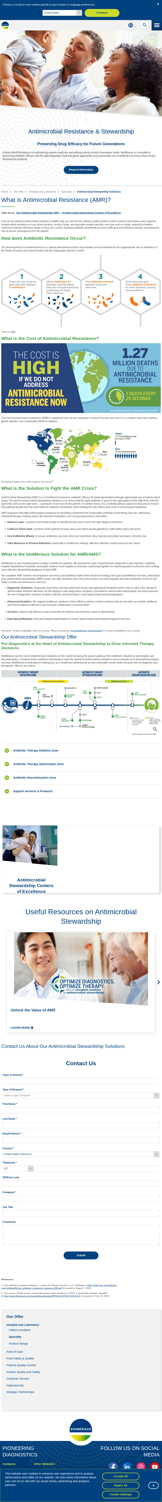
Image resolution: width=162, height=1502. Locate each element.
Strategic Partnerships (20, 1392)
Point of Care (14, 1351)
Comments (9, 1222)
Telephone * (10, 1162)
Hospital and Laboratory (22, 1324)
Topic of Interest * (13, 1075)
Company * (9, 1192)
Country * (8, 1148)
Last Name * (10, 1118)
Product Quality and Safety (23, 1371)
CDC (13, 331)
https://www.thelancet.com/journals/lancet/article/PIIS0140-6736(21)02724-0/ (42, 1296)
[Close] (153, 1485)
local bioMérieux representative (86, 630)
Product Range (18, 1343)
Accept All (121, 1476)
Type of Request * (13, 1089)
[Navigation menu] (157, 25)
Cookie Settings (121, 1494)
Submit (81, 1255)
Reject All (120, 1485)
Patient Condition (20, 1330)
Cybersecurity (15, 1385)
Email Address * (12, 1133)
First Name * (10, 1104)
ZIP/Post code (11, 1177)
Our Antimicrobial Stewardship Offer (37, 213)
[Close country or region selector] (158, 4)
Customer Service (17, 1378)
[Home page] (5, 25)
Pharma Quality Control (21, 1365)
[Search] (145, 25)
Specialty (15, 1336)
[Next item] (158, 982)
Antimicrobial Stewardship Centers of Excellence (91, 213)
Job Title (8, 1207)
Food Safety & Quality (20, 1358)
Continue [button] (102, 12)
